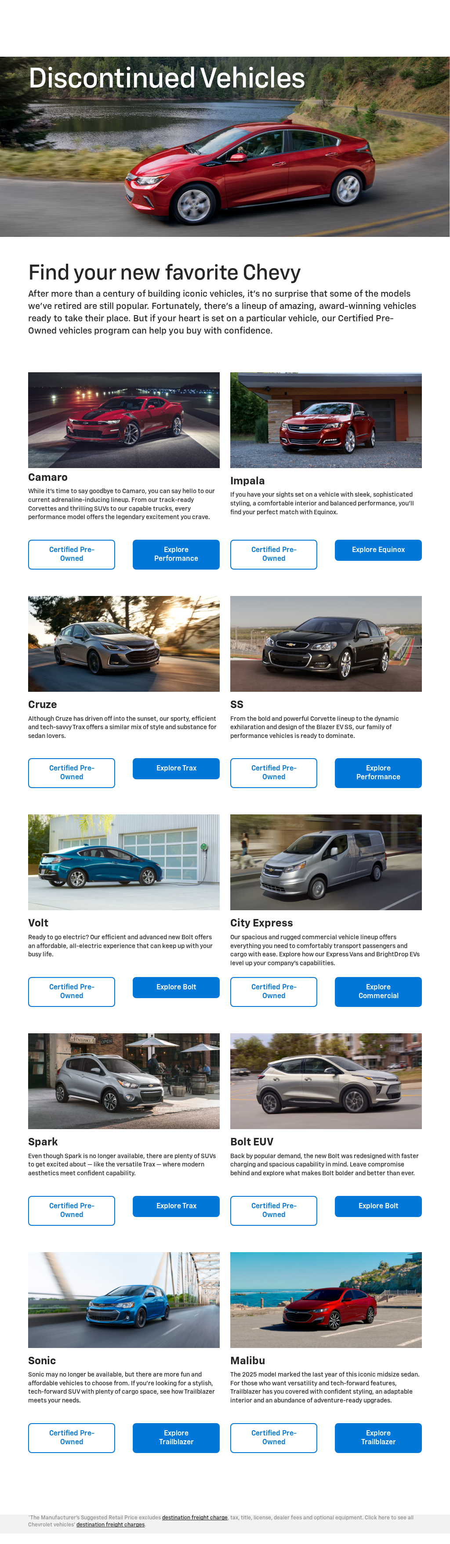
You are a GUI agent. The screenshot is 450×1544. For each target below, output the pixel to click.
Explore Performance (176, 555)
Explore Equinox (378, 550)
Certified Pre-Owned (71, 555)
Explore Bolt (176, 987)
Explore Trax (176, 768)
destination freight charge (195, 1518)
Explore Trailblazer (176, 1438)
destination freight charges (110, 1525)
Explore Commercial (379, 992)
